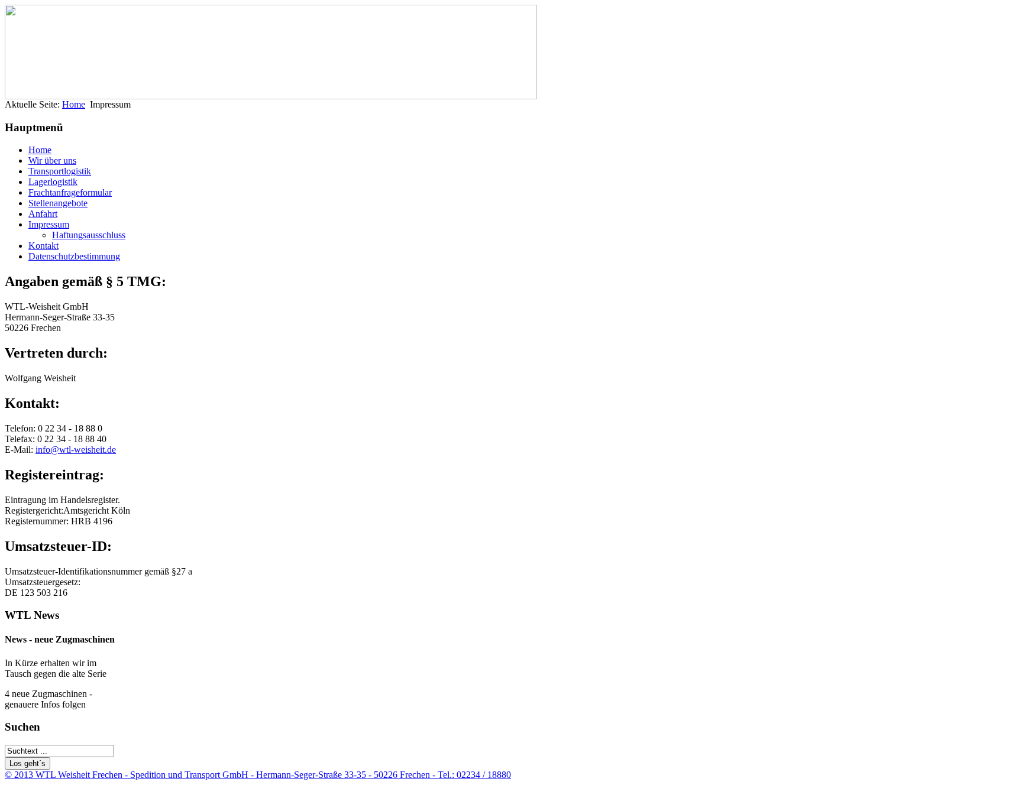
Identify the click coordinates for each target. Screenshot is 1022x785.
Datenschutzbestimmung (74, 256)
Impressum (48, 224)
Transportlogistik (59, 171)
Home (73, 104)
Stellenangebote (58, 203)
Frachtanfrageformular (70, 192)
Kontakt (43, 246)
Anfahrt (42, 214)
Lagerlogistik (52, 182)
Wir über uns (52, 160)
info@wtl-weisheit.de (75, 450)
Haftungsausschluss (88, 235)
